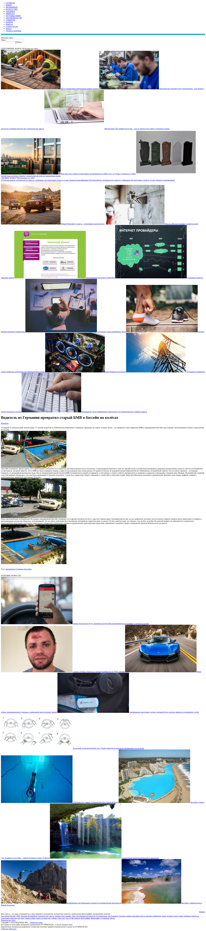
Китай (12, 916)
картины (122, 916)
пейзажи (187, 916)
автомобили (10, 569)
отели (175, 916)
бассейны (28, 569)
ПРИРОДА (10, 14)
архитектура (43, 916)
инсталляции (113, 916)
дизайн (68, 916)
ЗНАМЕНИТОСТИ (14, 18)
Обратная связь (36, 922)
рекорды (13, 918)
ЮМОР (9, 5)
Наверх (202, 912)
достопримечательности (85, 916)
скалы (38, 918)
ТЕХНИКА (10, 11)
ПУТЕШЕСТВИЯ (13, 16)
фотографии (85, 918)
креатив (148, 916)
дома (73, 916)
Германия (19, 569)
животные (103, 916)
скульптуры (46, 918)
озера (164, 916)
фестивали (75, 918)
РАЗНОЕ (9, 22)
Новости (9, 24)
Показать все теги (8, 920)
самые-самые (30, 918)
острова (170, 916)
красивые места (138, 916)
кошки (129, 916)
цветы (112, 918)
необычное (156, 916)
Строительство (12, 26)
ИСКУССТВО (12, 9)
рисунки (20, 918)
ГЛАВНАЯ (10, 3)
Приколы (4, 423)
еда (97, 916)
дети (63, 916)
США (18, 916)
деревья (57, 916)
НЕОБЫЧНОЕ (12, 7)
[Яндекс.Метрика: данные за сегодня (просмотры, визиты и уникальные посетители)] (8, 929)
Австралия (5, 916)
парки (180, 916)
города (51, 916)
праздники (5, 918)
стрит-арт (61, 918)
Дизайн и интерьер (13, 31)
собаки (54, 918)
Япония (24, 916)
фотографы (95, 918)
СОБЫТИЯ (10, 20)
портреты (195, 916)
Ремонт (9, 29)
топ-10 (68, 918)
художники (104, 918)
